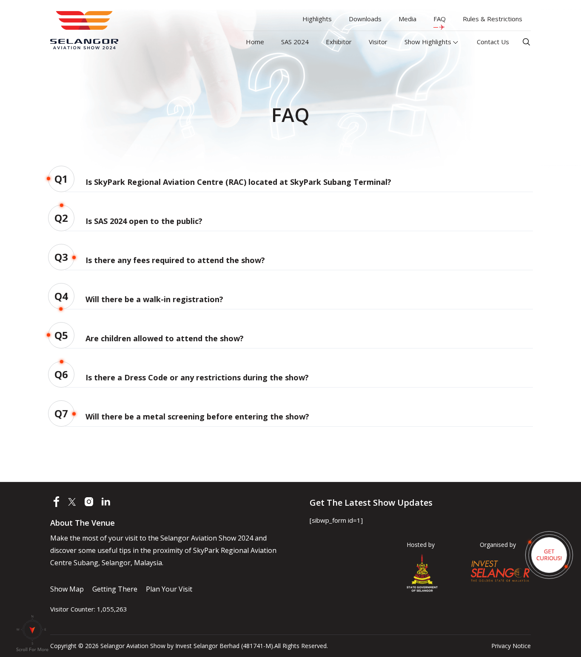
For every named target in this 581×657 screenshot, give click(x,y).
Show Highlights (428, 41)
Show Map (67, 589)
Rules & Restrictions (492, 18)
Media (407, 18)
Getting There (114, 589)
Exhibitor (339, 41)
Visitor (378, 41)
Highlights (317, 18)
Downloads (365, 18)
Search (526, 41)
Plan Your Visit (169, 589)
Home (255, 41)
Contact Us (493, 41)
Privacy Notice (511, 646)
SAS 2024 (295, 41)
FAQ (439, 18)
